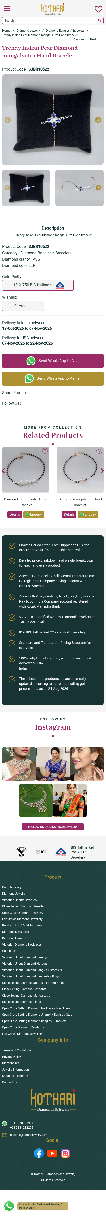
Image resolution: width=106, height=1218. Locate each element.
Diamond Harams (14, 938)
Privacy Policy (11, 1057)
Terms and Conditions (16, 1050)
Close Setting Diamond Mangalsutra (26, 995)
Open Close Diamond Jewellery (22, 912)
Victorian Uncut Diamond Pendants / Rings (31, 976)
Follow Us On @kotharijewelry (53, 826)
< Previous (77, 39)
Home (6, 30)
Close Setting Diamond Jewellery (24, 906)
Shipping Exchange (15, 1076)
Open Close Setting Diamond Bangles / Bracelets (34, 1021)
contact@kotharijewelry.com (29, 1135)
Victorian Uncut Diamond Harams (24, 963)
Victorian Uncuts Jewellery (19, 900)
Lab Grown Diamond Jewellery (22, 919)
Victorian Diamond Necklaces (22, 944)
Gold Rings (9, 951)
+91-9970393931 (21, 1123)
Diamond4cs (10, 1063)
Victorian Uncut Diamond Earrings (25, 957)
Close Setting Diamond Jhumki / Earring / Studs (34, 983)
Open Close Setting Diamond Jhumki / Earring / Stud (37, 1014)
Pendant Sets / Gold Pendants (22, 925)
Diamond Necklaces (15, 932)
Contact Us (9, 1082)
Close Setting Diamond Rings (21, 1002)
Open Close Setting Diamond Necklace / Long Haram (37, 1008)
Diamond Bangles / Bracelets (65, 30)
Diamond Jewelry (28, 30)
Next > (94, 39)
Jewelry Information (15, 1069)
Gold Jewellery (11, 887)
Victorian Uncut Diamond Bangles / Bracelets (32, 970)
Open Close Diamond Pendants (23, 1027)
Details (15, 514)
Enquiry (36, 514)
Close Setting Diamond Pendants (24, 989)
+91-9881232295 (21, 1127)
